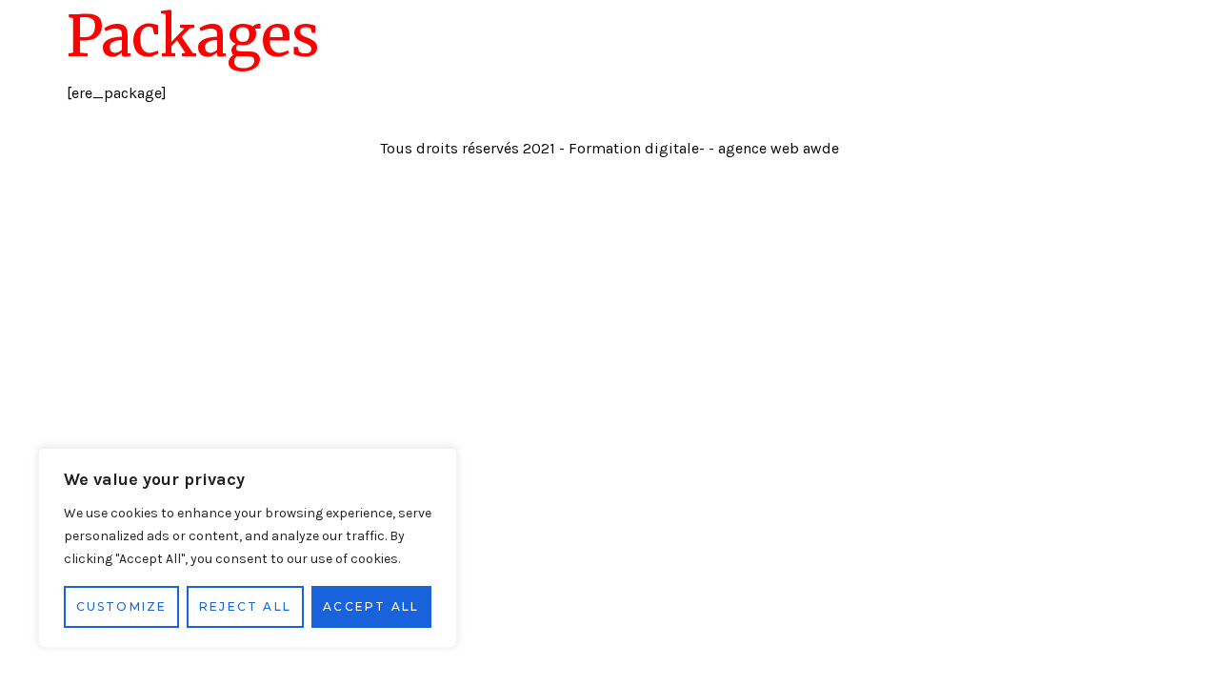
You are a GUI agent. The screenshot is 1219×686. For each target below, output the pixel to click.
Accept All (371, 606)
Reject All (245, 606)
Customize (122, 606)
